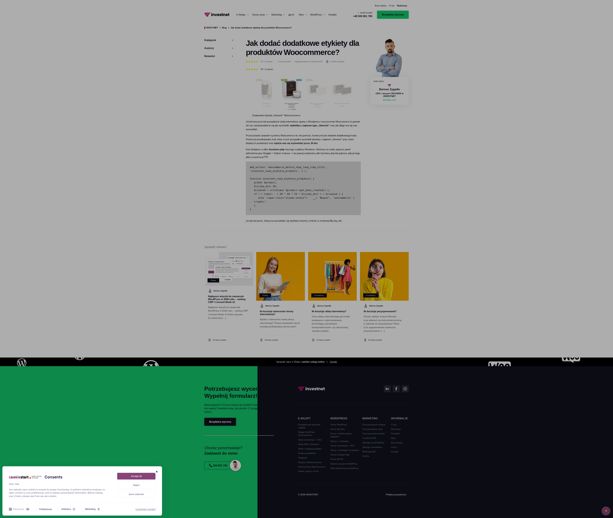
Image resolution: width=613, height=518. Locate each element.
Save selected (136, 494)
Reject (136, 485)
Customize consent (145, 509)
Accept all (136, 476)
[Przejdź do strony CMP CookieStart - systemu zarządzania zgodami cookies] (25, 477)
